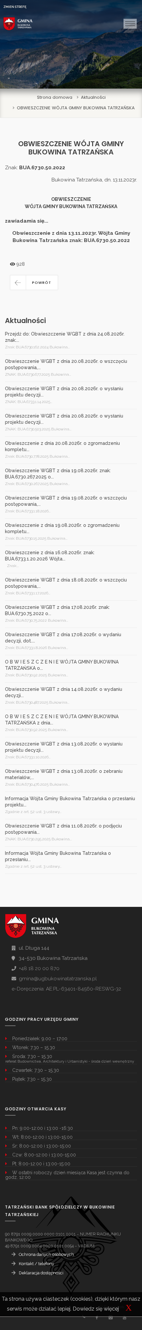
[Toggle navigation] (130, 24)
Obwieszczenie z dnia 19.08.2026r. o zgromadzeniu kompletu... (62, 528)
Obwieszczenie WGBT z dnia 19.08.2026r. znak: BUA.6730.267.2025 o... (58, 473)
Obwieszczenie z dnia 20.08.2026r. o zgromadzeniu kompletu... (62, 446)
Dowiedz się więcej (96, 1309)
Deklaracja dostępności (41, 1272)
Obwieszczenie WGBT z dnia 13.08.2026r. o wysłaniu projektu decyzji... (64, 747)
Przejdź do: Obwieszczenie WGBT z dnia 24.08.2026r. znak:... (64, 337)
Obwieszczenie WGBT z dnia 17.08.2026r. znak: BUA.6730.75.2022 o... (57, 610)
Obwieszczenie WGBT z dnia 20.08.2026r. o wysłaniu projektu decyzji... (64, 391)
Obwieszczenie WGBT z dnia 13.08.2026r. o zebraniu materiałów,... (64, 774)
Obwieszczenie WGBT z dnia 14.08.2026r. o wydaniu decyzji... (63, 692)
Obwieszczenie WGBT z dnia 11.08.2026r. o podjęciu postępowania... (63, 829)
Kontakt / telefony (36, 1263)
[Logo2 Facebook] (96, 1317)
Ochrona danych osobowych (46, 1254)
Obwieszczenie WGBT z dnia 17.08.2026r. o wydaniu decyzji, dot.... (63, 637)
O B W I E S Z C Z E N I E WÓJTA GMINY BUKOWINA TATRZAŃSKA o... (62, 665)
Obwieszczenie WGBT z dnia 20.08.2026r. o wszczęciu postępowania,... (66, 364)
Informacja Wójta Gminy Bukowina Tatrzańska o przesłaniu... (58, 856)
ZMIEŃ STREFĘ (14, 7)
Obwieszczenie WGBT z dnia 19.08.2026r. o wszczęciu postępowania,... (66, 501)
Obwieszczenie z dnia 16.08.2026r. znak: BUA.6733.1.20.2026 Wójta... (49, 555)
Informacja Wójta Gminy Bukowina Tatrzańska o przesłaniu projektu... (70, 801)
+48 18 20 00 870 (39, 968)
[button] (34, 282)
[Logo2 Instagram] (110, 1317)
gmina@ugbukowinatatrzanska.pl (58, 979)
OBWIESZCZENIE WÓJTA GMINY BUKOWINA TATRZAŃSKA (76, 108)
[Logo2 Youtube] (124, 1317)
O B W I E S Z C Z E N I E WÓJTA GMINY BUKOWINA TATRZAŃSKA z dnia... (62, 719)
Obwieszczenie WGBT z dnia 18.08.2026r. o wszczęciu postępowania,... (66, 583)
